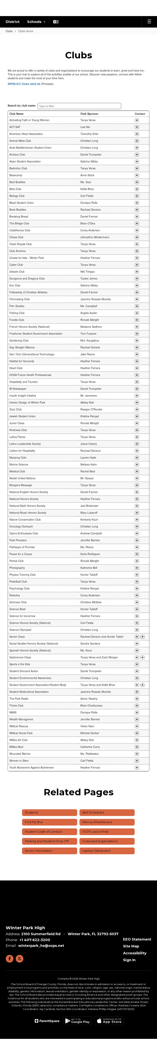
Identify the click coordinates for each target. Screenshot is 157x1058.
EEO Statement (137, 939)
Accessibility (134, 953)
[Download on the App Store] (109, 1020)
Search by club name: (22, 105)
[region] (78, 440)
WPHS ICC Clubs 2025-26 (24, 84)
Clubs (9, 31)
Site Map (131, 946)
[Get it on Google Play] (77, 1020)
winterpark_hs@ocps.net (41, 946)
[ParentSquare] (47, 1021)
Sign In (129, 960)
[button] (36, 22)
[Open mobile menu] (149, 22)
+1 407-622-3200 (35, 940)
